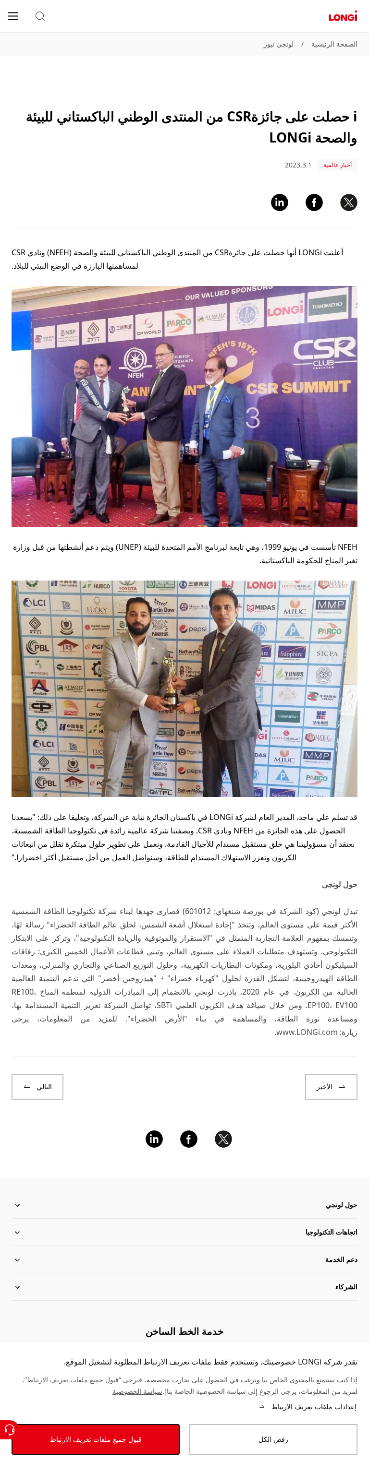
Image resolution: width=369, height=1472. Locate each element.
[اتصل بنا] (9, 1429)
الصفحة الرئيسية (334, 43)
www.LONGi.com (307, 1032)
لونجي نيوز (279, 43)
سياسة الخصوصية (137, 1391)
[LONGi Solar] (343, 16)
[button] (40, 16)
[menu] (13, 15)
